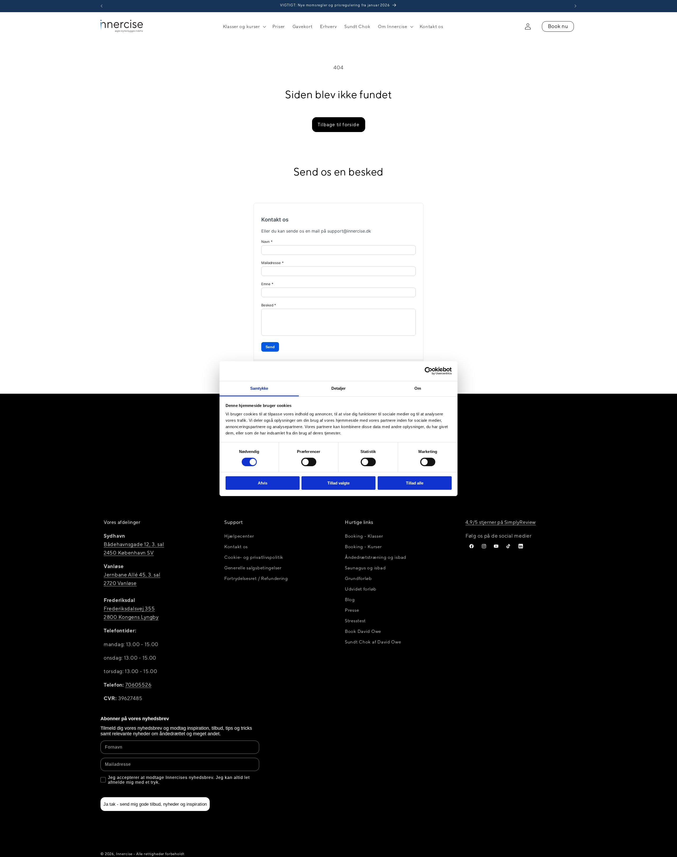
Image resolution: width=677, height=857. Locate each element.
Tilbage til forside (338, 124)
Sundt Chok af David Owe (373, 642)
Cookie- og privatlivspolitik (253, 557)
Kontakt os (236, 546)
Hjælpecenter (239, 536)
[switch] (308, 462)
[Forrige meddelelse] (101, 6)
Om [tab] (417, 388)
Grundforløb (358, 578)
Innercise (124, 854)
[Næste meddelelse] (575, 6)
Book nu (558, 26)
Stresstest (355, 620)
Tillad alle (414, 483)
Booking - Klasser (364, 536)
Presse (352, 610)
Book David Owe (363, 631)
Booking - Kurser (363, 546)
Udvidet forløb (360, 589)
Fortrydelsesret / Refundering (256, 578)
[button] (243, 26)
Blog (350, 599)
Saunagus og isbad (365, 567)
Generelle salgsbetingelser (253, 567)
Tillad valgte (338, 483)
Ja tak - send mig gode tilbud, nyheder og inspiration (155, 804)
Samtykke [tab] (259, 388)
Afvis (262, 483)
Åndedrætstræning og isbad (375, 557)
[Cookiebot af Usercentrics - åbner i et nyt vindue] (428, 371)
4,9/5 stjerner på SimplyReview (500, 522)
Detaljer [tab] (338, 388)
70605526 (138, 685)
